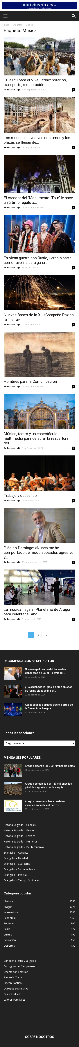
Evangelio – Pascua (15, 875)
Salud (7, 929)
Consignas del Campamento (20, 966)
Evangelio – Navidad (16, 858)
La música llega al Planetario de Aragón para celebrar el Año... (37, 611)
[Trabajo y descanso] (39, 473)
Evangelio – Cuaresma (17, 863)
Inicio (6, 24)
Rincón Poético (13, 983)
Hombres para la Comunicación (30, 381)
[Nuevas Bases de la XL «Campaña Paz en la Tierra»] (39, 292)
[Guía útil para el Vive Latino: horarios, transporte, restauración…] (39, 56)
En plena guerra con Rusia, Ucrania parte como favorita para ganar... (37, 260)
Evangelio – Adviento (16, 852)
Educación (10, 940)
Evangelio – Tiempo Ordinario (21, 880)
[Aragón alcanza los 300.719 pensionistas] (13, 770)
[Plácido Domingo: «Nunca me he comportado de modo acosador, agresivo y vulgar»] (39, 525)
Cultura (8, 934)
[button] (74, 16)
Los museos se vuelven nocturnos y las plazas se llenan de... (37, 140)
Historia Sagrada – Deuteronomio (24, 847)
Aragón (8, 906)
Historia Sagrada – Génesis (20, 825)
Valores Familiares (14, 999)
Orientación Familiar (16, 972)
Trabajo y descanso (20, 495)
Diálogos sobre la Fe (16, 988)
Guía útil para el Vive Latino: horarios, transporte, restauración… (35, 82)
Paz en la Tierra (13, 977)
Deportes (9, 945)
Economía (10, 918)
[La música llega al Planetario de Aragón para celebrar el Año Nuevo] (39, 587)
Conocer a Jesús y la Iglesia (20, 960)
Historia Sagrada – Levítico (19, 836)
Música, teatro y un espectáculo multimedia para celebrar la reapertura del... (36, 438)
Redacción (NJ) (12, 89)
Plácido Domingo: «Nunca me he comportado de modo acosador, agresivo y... (38, 552)
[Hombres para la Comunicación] (39, 354)
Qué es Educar (12, 994)
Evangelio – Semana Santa (19, 869)
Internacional (11, 912)
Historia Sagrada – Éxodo (19, 830)
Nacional (9, 901)
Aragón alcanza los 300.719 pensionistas (50, 765)
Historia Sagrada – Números (20, 841)
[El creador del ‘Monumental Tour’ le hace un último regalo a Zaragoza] (39, 174)
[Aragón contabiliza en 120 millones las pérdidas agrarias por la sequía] (13, 788)
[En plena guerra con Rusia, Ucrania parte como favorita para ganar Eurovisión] (39, 234)
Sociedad (9, 923)
